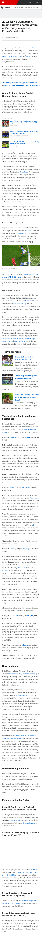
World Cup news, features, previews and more (20, 82)
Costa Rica (6, 56)
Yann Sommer (34, 498)
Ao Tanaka (28, 230)
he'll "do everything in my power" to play (23, 674)
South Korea (21, 567)
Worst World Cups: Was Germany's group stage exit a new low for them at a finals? (23, 122)
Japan (20, 56)
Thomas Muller (7, 338)
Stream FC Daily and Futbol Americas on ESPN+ (21, 85)
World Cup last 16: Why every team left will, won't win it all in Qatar (24, 142)
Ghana (12, 548)
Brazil (27, 437)
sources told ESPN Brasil (24, 695)
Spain (28, 56)
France (25, 645)
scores (38, 2)
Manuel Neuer (18, 338)
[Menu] (3, 2)
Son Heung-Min (15, 820)
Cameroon (13, 437)
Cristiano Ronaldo (29, 823)
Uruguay (26, 548)
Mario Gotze (6, 341)
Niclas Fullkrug (20, 303)
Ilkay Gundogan (19, 341)
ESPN (11, 2)
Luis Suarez (33, 869)
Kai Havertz (29, 301)
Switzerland (26, 487)
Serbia (12, 487)
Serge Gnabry (24, 172)
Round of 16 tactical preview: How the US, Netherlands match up (24, 132)
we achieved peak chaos (29, 48)
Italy (34, 525)
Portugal (5, 570)
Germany (14, 56)
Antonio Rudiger (29, 338)
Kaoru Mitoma (21, 233)
